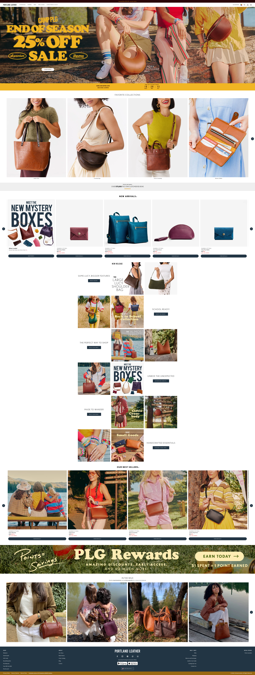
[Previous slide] (2, 138)
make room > (94, 280)
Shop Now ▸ (47, 69)
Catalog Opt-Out (192, 663)
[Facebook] (117, 656)
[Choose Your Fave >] (127, 445)
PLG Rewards (6, 663)
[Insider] (138, 656)
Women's (5, 653)
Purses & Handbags (158, 178)
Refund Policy (24, 673)
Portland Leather (238, 673)
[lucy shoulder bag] (161, 278)
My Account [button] (6, 668)
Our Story (61, 653)
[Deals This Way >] (127, 345)
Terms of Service (15, 673)
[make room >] (127, 278)
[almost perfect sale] (161, 345)
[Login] (248, 5)
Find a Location (248, 653)
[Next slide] (252, 138)
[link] (127, 45)
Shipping (194, 655)
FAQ (195, 653)
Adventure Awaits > (161, 380)
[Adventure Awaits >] (127, 378)
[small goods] (94, 445)
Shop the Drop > (161, 314)
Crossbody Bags (97, 178)
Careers (60, 663)
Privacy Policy (6, 673)
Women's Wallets (218, 178)
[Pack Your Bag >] (127, 412)
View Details (31, 256)
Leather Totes (36, 178)
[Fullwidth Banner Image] (127, 559)
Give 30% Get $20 (7, 666)
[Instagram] (122, 656)
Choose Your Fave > (161, 447)
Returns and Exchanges (191, 658)
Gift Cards (5, 658)
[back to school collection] (94, 312)
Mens (35, 4)
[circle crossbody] (161, 412)
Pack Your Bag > (94, 414)
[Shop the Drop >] (127, 312)
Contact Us (193, 666)
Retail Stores (62, 655)
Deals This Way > (94, 347)
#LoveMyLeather (7, 660)
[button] (23, 5)
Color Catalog (62, 658)
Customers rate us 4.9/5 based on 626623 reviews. (40, 673)
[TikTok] (132, 656)
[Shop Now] (47, 37)
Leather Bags (22, 4)
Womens (30, 4)
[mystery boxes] (94, 378)
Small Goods (41, 4)
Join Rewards (236, 4)
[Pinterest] (127, 656)
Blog (60, 660)
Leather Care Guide (191, 660)
